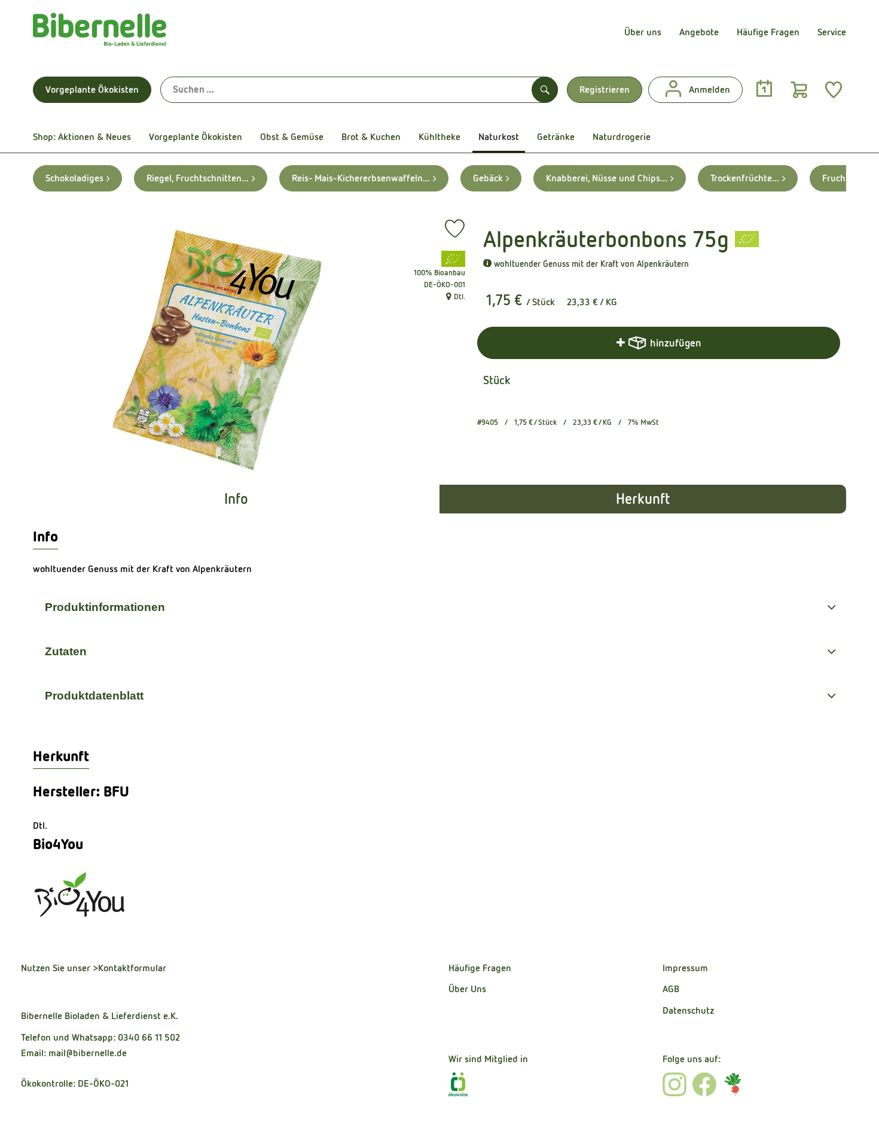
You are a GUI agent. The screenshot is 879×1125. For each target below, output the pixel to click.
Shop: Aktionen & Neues (82, 136)
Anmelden (709, 89)
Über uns (642, 32)
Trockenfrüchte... (744, 178)
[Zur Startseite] (99, 32)
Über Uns (467, 989)
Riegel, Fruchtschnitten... (197, 178)
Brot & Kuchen (371, 136)
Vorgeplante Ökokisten (92, 89)
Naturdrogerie (622, 136)
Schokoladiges (74, 178)
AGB (671, 989)
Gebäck (488, 178)
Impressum (685, 968)
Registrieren (604, 89)
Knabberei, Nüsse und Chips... (606, 178)
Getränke (556, 136)
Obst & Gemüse (291, 136)
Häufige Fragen (768, 32)
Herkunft (643, 499)
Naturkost (498, 136)
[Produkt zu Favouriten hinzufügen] (454, 228)
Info (236, 499)
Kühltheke (439, 136)
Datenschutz (688, 1010)
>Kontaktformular (129, 968)
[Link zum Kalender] (764, 89)
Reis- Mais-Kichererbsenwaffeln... (361, 178)
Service (831, 32)
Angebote (699, 32)
